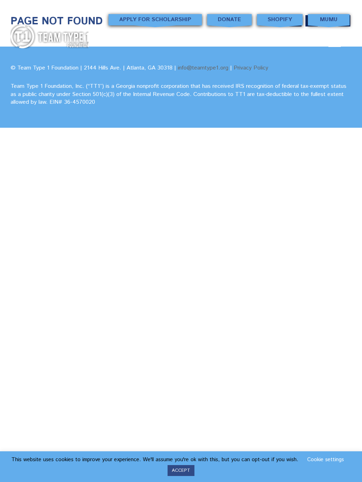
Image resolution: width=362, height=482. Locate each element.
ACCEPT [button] (181, 470)
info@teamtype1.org (203, 68)
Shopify (280, 20)
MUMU (329, 20)
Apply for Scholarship (155, 20)
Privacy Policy (251, 68)
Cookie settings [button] (325, 459)
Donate (229, 20)
